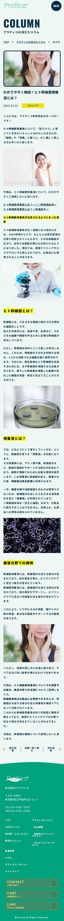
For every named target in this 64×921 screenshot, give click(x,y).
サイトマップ (12, 871)
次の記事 (51, 749)
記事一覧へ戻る (32, 749)
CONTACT (15, 883)
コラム (8, 857)
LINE (15, 906)
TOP (8, 820)
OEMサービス (12, 826)
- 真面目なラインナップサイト (43, 835)
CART (14, 895)
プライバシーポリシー (16, 864)
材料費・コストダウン (16, 833)
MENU (56, 6)
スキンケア (33, 105)
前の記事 (13, 749)
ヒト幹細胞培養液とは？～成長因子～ (26, 209)
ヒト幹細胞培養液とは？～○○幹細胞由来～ (30, 204)
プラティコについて (42, 820)
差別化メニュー (13, 840)
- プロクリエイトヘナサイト (43, 843)
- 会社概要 (37, 826)
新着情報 (9, 850)
